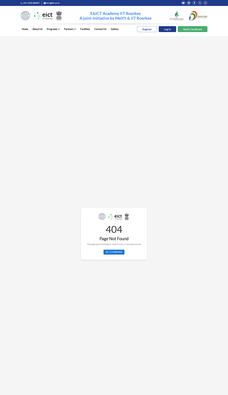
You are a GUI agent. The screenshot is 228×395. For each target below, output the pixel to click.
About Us (37, 29)
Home (25, 29)
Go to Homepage (114, 252)
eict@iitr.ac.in (53, 3)
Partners (69, 29)
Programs (52, 29)
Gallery (115, 29)
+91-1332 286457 (31, 3)
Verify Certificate (192, 29)
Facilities (85, 29)
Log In (167, 29)
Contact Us (100, 29)
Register (147, 29)
